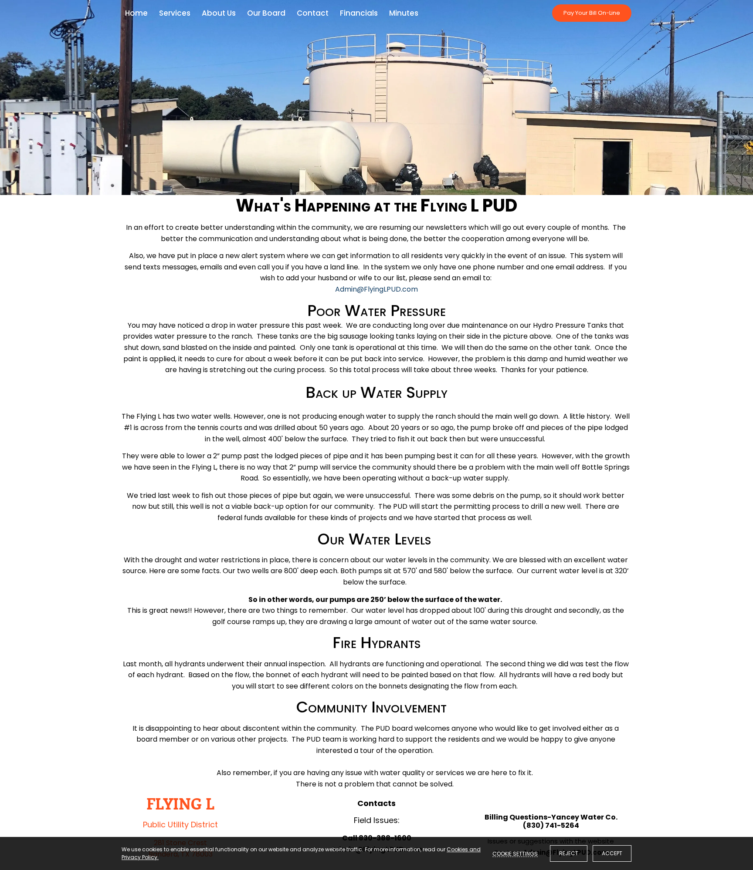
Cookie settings (515, 853)
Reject (568, 853)
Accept (612, 853)
